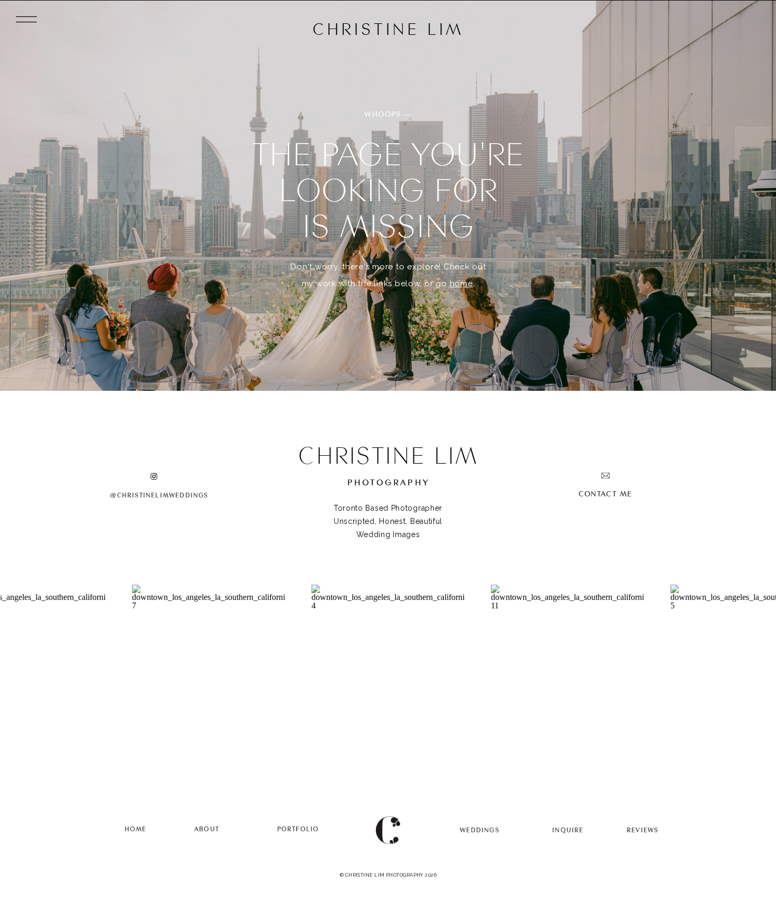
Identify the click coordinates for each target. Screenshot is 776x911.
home (461, 283)
